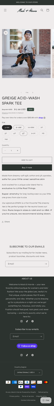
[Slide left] (21, 92)
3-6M (7, 127)
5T (23, 133)
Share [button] (7, 222)
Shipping (5, 113)
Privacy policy (15, 396)
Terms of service (28, 396)
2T (43, 128)
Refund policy (43, 392)
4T (16, 134)
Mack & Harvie (16, 392)
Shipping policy (41, 396)
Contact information (28, 400)
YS (44, 134)
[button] (5, 10)
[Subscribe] (46, 264)
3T (7, 134)
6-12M (18, 127)
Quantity (5, 145)
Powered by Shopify (29, 392)
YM (7, 140)
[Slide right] (33, 92)
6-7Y (34, 134)
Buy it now (27, 167)
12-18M (32, 128)
